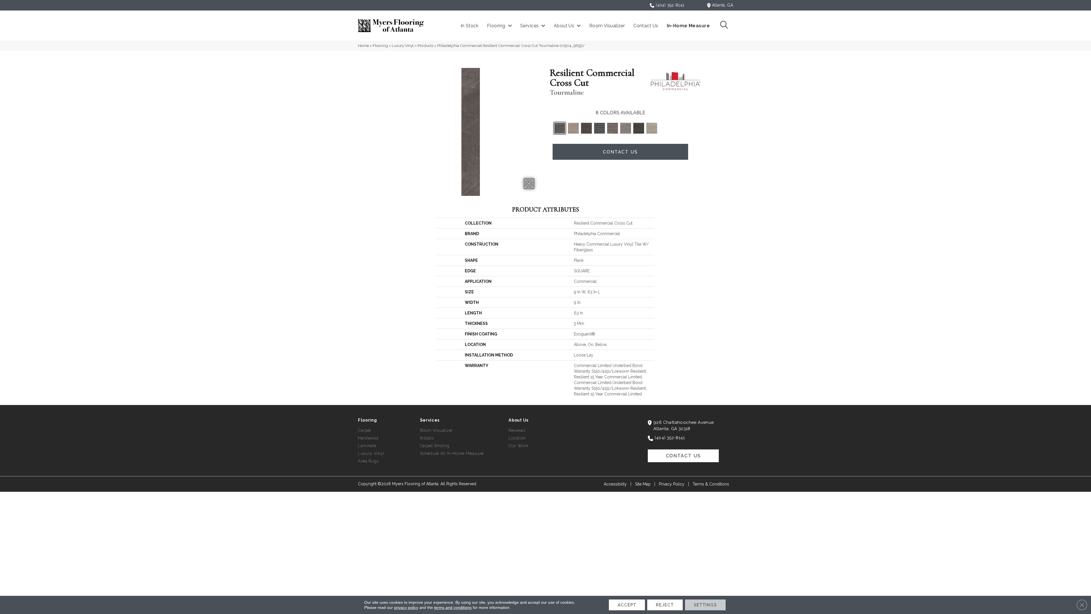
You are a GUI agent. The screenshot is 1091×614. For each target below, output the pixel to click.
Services (430, 420)
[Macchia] (612, 128)
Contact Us (620, 152)
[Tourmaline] (559, 128)
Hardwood (368, 438)
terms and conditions (453, 607)
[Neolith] (625, 128)
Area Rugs (368, 461)
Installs (427, 438)
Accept (627, 605)
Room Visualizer (436, 430)
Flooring (380, 45)
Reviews (517, 430)
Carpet (364, 430)
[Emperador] (586, 128)
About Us (518, 420)
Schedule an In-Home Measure (452, 453)
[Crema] (573, 128)
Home (363, 45)
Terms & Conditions (711, 484)
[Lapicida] (599, 128)
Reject (665, 605)
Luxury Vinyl (403, 45)
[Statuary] (651, 128)
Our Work (518, 445)
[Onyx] (638, 128)
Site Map (643, 484)
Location (517, 438)
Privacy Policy (671, 484)
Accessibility (615, 484)
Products (425, 45)
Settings (705, 605)
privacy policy (406, 607)
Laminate (367, 445)
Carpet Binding (434, 445)
